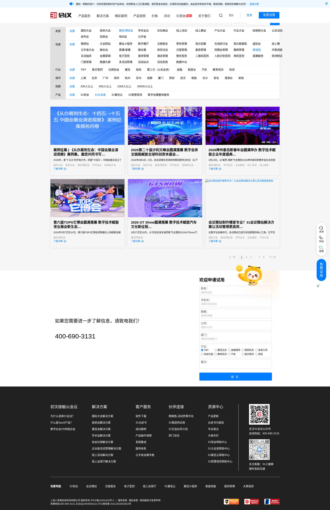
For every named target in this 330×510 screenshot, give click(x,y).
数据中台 (181, 61)
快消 (232, 69)
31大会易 (100, 94)
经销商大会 (259, 30)
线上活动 (181, 30)
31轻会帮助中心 (217, 441)
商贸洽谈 (162, 49)
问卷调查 (277, 49)
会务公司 (262, 350)
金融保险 (235, 350)
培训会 (123, 36)
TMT (83, 69)
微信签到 (181, 55)
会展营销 (105, 55)
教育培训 (218, 69)
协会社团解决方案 (102, 441)
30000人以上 (145, 86)
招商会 (104, 36)
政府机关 (249, 350)
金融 (179, 69)
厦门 (160, 77)
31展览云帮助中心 (219, 454)
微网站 (85, 43)
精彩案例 (121, 16)
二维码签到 (202, 55)
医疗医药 (97, 69)
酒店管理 (162, 55)
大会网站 (105, 43)
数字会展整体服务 (158, 94)
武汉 (183, 77)
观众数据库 (240, 43)
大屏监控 (248, 486)
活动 (167, 16)
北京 (94, 77)
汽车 (204, 69)
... (255, 257)
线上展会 (200, 30)
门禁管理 (86, 61)
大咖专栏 (213, 435)
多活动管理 (125, 61)
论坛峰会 (162, 30)
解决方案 (103, 16)
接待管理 (143, 55)
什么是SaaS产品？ (61, 422)
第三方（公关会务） (159, 69)
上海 (83, 77)
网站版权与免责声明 (150, 500)
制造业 (192, 69)
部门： (205, 334)
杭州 (127, 77)
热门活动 (174, 435)
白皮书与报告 (216, 422)
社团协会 (113, 69)
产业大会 (219, 30)
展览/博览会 (125, 30)
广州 (105, 77)
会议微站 (91, 486)
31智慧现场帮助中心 (220, 461)
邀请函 (257, 49)
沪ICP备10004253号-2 (103, 500)
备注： (205, 361)
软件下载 (141, 416)
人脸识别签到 (221, 55)
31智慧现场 (135, 94)
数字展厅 (143, 43)
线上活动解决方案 (102, 454)
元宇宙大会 (87, 49)
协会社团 (208, 354)
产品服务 (84, 16)
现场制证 (277, 55)
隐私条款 (133, 500)
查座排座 (210, 486)
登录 (249, 15)
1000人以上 (124, 86)
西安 (172, 77)
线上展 (276, 43)
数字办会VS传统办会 (62, 429)
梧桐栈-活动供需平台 (181, 416)
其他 (241, 77)
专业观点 (213, 429)
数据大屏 (105, 61)
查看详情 (254, 4)
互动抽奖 (86, 55)
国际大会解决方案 (102, 416)
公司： (205, 323)
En (231, 15)
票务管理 (181, 43)
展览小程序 (190, 486)
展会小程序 (125, 43)
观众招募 (200, 43)
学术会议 (143, 30)
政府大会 (105, 30)
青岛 (216, 77)
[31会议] (60, 15)
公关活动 (277, 30)
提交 (235, 376)
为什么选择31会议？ (62, 416)
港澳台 (229, 77)
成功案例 (141, 429)
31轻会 (181, 16)
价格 (155, 16)
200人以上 (87, 86)
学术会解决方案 (101, 435)
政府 (138, 69)
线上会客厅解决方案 (104, 461)
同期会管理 (221, 49)
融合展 (142, 49)
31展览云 (117, 94)
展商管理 (239, 49)
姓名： (205, 288)
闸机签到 (239, 55)
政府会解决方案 (101, 422)
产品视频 (139, 16)
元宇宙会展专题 (145, 454)
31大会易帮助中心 (219, 448)
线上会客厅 (149, 486)
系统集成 (141, 441)
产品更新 (213, 416)
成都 (149, 77)
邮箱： (205, 311)
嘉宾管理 (200, 49)
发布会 (85, 36)
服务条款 (122, 500)
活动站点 (143, 61)
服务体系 (141, 448)
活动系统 (162, 61)
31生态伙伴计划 (178, 429)
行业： (205, 346)
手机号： (206, 300)
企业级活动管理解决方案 (106, 448)
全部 (72, 30)
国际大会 (86, 30)
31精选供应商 (177, 422)
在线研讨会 (221, 43)
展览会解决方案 (101, 429)
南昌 (194, 77)
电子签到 (124, 55)
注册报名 (162, 43)
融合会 (104, 49)
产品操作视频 (144, 435)
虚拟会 (257, 43)
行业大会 (239, 30)
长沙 (205, 77)
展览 (127, 69)
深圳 (116, 77)
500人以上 (105, 86)
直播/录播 (124, 49)
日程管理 (181, 49)
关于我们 (204, 16)
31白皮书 (141, 422)
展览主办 (222, 350)
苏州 (138, 77)
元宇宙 (142, 36)
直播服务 (258, 55)
